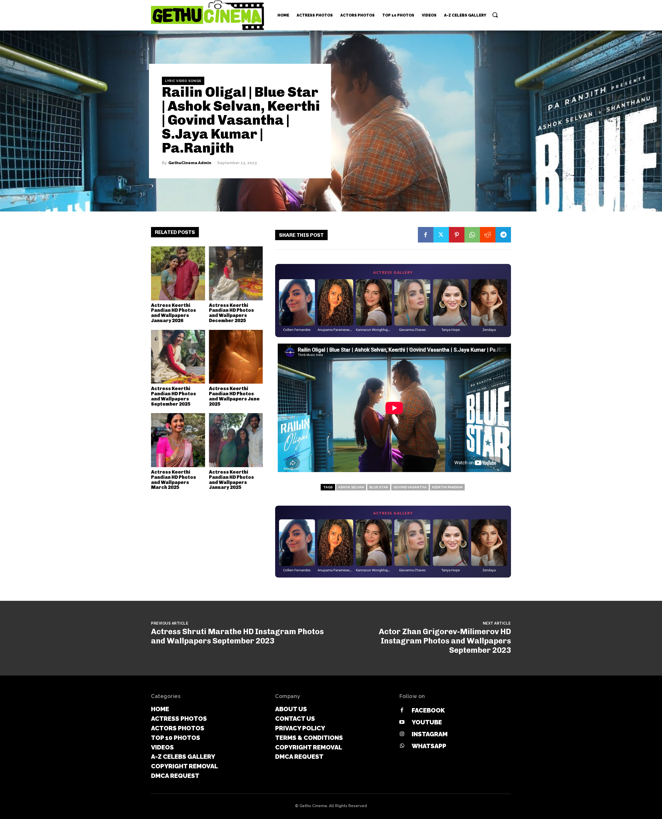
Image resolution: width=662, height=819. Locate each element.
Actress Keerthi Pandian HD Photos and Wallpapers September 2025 (173, 396)
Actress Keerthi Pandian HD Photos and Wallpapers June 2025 (234, 396)
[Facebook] (425, 234)
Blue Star (378, 487)
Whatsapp (429, 746)
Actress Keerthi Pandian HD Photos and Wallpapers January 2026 (173, 312)
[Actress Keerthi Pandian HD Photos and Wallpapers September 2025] (178, 357)
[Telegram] (503, 234)
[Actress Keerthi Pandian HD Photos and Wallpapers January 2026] (178, 273)
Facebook (428, 710)
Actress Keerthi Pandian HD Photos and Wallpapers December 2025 (231, 312)
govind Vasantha (410, 487)
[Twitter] (441, 234)
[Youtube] (402, 722)
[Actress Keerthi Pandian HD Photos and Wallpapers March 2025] (178, 440)
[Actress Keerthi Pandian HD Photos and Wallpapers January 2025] (236, 440)
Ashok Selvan (351, 487)
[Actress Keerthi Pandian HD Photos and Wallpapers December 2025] (236, 273)
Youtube (427, 722)
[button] (495, 15)
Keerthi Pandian (447, 487)
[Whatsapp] (402, 746)
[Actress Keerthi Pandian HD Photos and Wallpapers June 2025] (236, 357)
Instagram (430, 734)
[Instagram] (402, 734)
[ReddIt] (487, 234)
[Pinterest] (456, 234)
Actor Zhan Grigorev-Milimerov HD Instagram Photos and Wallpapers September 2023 (445, 641)
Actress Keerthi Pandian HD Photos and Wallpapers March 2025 (173, 479)
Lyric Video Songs (183, 81)
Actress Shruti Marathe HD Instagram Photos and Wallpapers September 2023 (237, 636)
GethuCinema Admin (189, 163)
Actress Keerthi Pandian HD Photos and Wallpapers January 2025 (231, 479)
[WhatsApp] (472, 234)
